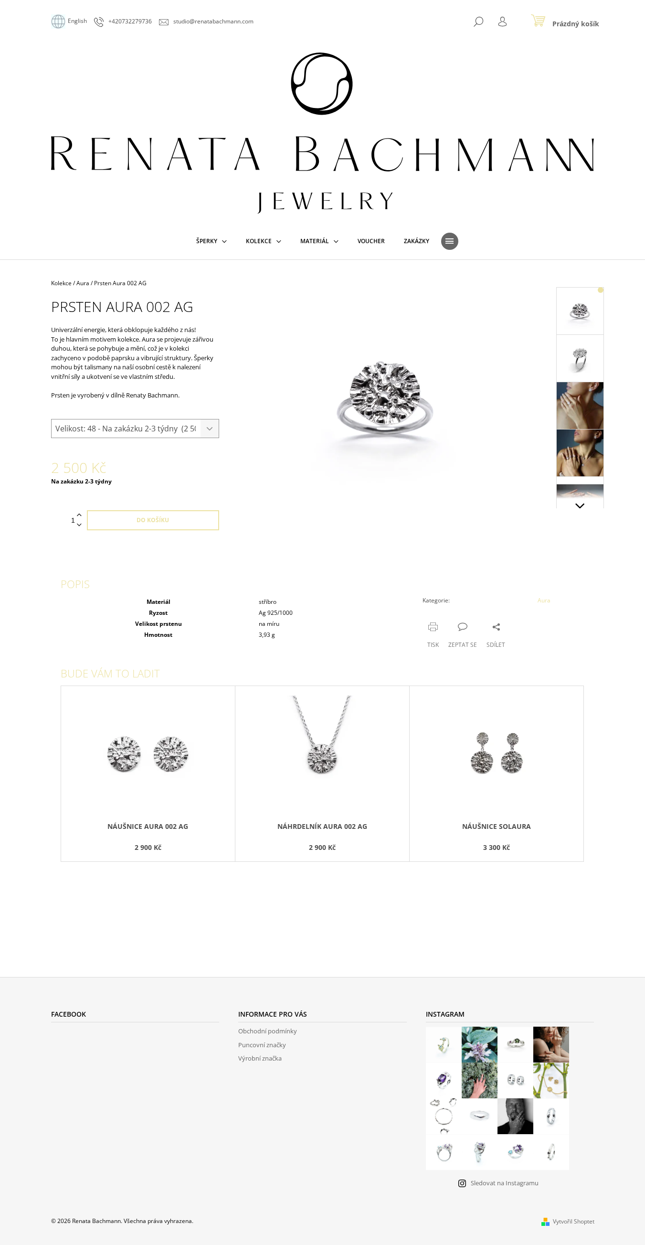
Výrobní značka (260, 1058)
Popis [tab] (75, 584)
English (77, 21)
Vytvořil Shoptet (573, 1221)
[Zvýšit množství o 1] (79, 515)
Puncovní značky (262, 1045)
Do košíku (153, 520)
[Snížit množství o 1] (79, 525)
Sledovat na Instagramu (505, 1183)
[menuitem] (211, 241)
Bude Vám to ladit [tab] (110, 673)
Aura (544, 600)
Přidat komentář (94, 914)
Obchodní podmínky (267, 1031)
